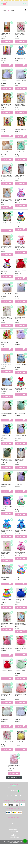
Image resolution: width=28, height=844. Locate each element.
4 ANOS (12, 10)
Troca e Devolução (13, 829)
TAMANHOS (3, 10)
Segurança (13, 823)
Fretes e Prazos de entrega (13, 827)
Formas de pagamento (13, 825)
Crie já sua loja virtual (14, 837)
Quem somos (13, 821)
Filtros (26, 10)
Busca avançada (13, 831)
